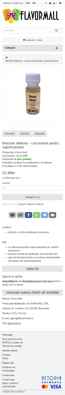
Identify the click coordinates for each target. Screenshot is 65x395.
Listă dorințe (8, 386)
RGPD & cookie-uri (12, 342)
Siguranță (39, 133)
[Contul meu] (55, 3)
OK (34, 3)
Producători (8, 370)
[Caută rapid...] (56, 30)
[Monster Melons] (32, 94)
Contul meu (8, 379)
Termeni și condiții (12, 346)
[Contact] (50, 3)
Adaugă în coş (32, 197)
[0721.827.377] (46, 3)
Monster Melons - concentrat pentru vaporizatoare (31, 61)
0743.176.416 (18, 313)
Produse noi (8, 367)
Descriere (10, 133)
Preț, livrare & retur (12, 339)
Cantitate (6, 183)
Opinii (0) (24, 133)
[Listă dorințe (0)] (60, 3)
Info (28, 3)
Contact (6, 355)
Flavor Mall (21, 152)
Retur (5, 358)
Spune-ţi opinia (35, 204)
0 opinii (21, 204)
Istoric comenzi (10, 383)
